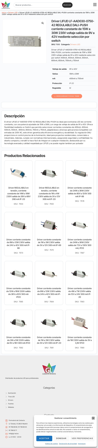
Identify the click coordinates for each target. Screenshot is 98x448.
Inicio (4, 13)
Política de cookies (51, 444)
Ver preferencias (82, 438)
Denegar (61, 438)
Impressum (82, 444)
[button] (93, 418)
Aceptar (44, 438)
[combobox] (37, 5)
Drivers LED (12, 13)
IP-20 (71, 83)
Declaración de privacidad (68, 444)
